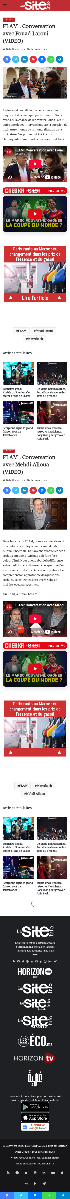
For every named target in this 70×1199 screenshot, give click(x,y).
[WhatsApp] (51, 59)
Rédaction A (12, 49)
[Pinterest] (33, 59)
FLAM (22, 331)
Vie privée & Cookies (23, 1157)
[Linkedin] (24, 59)
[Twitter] (15, 59)
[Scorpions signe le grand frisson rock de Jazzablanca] (18, 412)
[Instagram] (46, 961)
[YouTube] (37, 961)
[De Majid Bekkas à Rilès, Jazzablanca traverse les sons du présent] (52, 373)
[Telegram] (59, 59)
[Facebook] (7, 59)
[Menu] (5, 7)
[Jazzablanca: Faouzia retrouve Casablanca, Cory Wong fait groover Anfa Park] (52, 412)
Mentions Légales (26, 1163)
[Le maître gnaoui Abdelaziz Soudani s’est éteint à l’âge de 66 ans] (18, 373)
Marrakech (35, 339)
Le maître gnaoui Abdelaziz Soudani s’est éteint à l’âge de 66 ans (17, 392)
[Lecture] (35, 214)
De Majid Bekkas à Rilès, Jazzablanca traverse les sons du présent (51, 392)
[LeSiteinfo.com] (35, 5)
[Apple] (42, 961)
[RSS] (15, 961)
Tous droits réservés (43, 1151)
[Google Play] (51, 961)
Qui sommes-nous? (48, 1157)
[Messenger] (42, 59)
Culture (9, 19)
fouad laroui (44, 331)
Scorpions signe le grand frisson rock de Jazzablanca (18, 431)
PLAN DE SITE (46, 1163)
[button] (35, 214)
